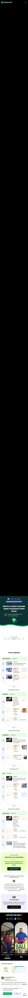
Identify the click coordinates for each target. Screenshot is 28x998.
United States (7, 993)
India (17, 993)
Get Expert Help (14, 907)
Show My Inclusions (14, 868)
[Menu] (25, 2)
